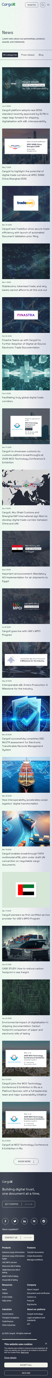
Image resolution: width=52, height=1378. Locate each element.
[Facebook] (5, 1221)
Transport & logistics (10, 1318)
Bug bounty (32, 1304)
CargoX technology (35, 1314)
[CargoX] (8, 4)
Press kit (30, 1301)
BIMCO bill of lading (10, 1276)
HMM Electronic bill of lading (11, 1271)
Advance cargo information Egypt (13, 1257)
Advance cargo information (13, 1252)
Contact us (31, 1297)
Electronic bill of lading (11, 1266)
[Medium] (34, 1221)
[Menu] (48, 4)
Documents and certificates (38, 1293)
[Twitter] (15, 1221)
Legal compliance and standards (36, 1319)
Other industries (8, 1325)
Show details (10, 1357)
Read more (25, 1352)
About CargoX (33, 1289)
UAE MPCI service (9, 1262)
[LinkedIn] (24, 1221)
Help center (6, 1301)
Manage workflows (35, 1260)
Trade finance (7, 1321)
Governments (7, 1314)
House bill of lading (10, 1280)
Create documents (34, 1256)
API (28, 1324)
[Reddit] (44, 1221)
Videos (5, 1293)
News (4, 1289)
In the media (7, 1297)
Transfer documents (35, 1252)
